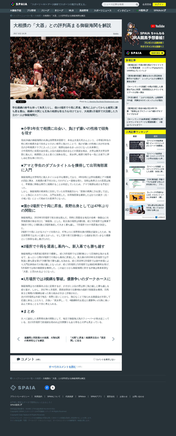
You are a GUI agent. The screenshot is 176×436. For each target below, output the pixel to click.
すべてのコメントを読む (62, 366)
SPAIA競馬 (16, 405)
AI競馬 (143, 10)
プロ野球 (31, 10)
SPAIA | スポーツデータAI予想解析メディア (35, 411)
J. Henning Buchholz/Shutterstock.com (103, 102)
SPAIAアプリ (96, 396)
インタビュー (123, 10)
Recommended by (148, 217)
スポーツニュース (103, 10)
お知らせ (123, 396)
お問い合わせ (138, 396)
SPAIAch (160, 10)
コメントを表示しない (105, 359)
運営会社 (111, 396)
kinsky (116, 33)
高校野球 (83, 10)
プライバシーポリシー (19, 396)
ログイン (159, 4)
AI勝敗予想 (15, 10)
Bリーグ (59, 10)
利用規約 (38, 396)
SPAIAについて (53, 396)
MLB (71, 10)
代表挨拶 (69, 396)
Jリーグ (45, 10)
